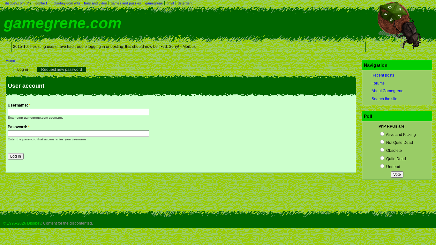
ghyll (170, 3)
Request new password (61, 69)
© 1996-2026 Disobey (22, 223)
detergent (185, 3)
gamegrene (154, 3)
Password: (19, 127)
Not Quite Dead (399, 142)
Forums (378, 83)
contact (41, 3)
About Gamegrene (387, 91)
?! (28, 3)
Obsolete (393, 150)
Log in (22, 69)
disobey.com (15, 3)
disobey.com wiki (67, 3)
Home (10, 61)
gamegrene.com (63, 23)
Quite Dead (395, 159)
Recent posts (383, 75)
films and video (95, 3)
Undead (392, 167)
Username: (19, 105)
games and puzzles (126, 3)
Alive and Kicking (400, 134)
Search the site (384, 99)
